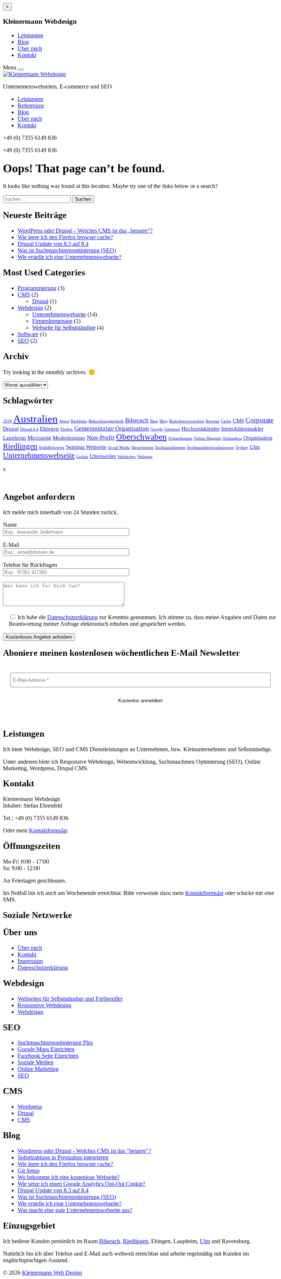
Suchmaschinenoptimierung (210, 447)
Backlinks (79, 421)
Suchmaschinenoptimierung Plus (55, 1042)
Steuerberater (142, 447)
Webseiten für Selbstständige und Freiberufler (70, 999)
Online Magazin (207, 438)
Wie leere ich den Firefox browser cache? (65, 237)
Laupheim (14, 438)
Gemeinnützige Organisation (111, 428)
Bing (154, 421)
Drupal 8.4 (29, 429)
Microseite (39, 438)
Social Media (119, 447)
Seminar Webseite (86, 447)
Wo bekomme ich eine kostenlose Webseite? (69, 1177)
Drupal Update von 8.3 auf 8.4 (53, 244)
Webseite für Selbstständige (63, 327)
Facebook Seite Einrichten (48, 1056)
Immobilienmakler (242, 429)
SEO (23, 341)
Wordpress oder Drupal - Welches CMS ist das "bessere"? (84, 1151)
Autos (64, 421)
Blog (23, 42)
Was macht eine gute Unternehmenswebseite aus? (75, 1210)
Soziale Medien (35, 1062)
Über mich (30, 48)
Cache (226, 421)
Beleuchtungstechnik (106, 421)
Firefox (66, 429)
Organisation (258, 438)
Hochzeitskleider (200, 429)
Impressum (30, 961)
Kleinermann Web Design (52, 1272)
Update (82, 457)
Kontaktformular (48, 830)
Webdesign (30, 308)
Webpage (145, 457)
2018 (7, 421)
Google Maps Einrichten (46, 1049)
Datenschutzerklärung (43, 967)
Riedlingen (20, 446)
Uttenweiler (103, 456)
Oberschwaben (141, 436)
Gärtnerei (172, 429)
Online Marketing (38, 1069)
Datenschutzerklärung (72, 617)
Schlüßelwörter (51, 447)
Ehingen (49, 429)
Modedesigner (69, 438)
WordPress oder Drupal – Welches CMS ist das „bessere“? (85, 230)
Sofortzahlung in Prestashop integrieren (63, 1157)
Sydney (242, 447)
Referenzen (31, 105)
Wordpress (30, 1106)
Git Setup (29, 1170)
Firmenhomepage (52, 321)
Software (28, 334)
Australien (35, 419)
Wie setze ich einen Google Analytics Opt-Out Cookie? (81, 1184)
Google (156, 429)
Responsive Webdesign (44, 1005)
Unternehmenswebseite (59, 314)
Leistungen (30, 35)
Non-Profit (101, 437)
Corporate (259, 420)
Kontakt (27, 55)
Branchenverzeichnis (186, 421)
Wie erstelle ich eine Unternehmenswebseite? (69, 257)
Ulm (255, 447)
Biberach (137, 420)
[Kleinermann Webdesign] (34, 74)
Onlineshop (232, 438)
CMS (24, 294)
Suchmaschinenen (170, 447)
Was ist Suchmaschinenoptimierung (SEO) (67, 250)
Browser (213, 421)
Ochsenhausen (180, 438)
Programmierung (37, 288)
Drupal (40, 301)
